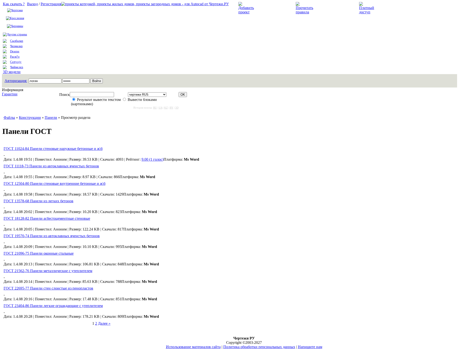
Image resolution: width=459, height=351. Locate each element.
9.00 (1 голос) (153, 159)
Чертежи (17, 10)
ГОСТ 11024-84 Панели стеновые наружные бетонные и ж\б (53, 149)
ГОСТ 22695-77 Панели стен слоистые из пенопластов (48, 288)
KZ (166, 107)
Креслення (17, 18)
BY (171, 107)
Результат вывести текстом (99, 100)
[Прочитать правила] (304, 12)
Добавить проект (271, 8)
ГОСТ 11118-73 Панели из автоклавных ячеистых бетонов (51, 166)
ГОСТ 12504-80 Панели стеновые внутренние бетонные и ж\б (54, 183)
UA (160, 107)
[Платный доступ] (367, 12)
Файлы (9, 117)
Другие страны (17, 34)
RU (155, 107)
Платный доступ (392, 8)
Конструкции (30, 117)
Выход (32, 4)
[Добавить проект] (246, 12)
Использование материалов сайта (193, 347)
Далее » (104, 323)
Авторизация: (16, 81)
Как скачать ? (14, 4)
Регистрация (51, 4)
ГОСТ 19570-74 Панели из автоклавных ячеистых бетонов (52, 236)
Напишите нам (310, 347)
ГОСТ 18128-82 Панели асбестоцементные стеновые (47, 218)
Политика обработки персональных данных (259, 347)
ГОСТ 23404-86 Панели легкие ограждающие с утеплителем (53, 306)
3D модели (12, 72)
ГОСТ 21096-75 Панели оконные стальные (39, 253)
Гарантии (9, 94)
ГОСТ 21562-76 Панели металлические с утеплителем (48, 271)
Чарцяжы (17, 26)
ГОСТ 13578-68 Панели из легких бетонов (38, 201)
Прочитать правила (331, 8)
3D (177, 107)
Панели (51, 117)
